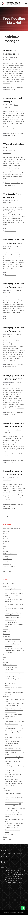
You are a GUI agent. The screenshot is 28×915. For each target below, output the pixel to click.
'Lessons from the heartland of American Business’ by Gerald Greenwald (14, 595)
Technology (7, 564)
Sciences (6, 556)
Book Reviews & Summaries (11, 528)
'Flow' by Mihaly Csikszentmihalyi (14, 721)
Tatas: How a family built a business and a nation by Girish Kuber (14, 624)
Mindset (5, 551)
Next (9, 516)
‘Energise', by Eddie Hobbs (12, 639)
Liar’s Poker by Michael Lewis (13, 641)
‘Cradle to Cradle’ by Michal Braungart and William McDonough (13, 743)
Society (5, 561)
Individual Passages (17, 87)
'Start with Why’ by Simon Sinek (14, 728)
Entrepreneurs (7, 544)
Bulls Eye (14, 912)
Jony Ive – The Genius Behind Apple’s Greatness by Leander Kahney (13, 814)
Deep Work (6, 539)
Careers (5, 533)
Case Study (6, 536)
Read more (6, 83)
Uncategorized (7, 506)
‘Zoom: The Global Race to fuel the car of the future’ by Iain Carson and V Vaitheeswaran (14, 804)
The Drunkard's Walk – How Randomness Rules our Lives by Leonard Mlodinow (14, 710)
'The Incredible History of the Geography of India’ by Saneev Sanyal (14, 732)
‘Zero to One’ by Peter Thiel (13, 617)
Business (7, 87)
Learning (6, 549)
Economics (6, 541)
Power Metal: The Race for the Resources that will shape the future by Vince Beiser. (14, 825)
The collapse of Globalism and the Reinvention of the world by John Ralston (14, 650)
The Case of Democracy (10, 566)
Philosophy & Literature (10, 554)
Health (5, 546)
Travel (5, 569)
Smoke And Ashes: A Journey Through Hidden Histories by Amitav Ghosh (13, 774)
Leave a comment (10, 89)
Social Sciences (7, 559)
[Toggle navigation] (26, 3)
